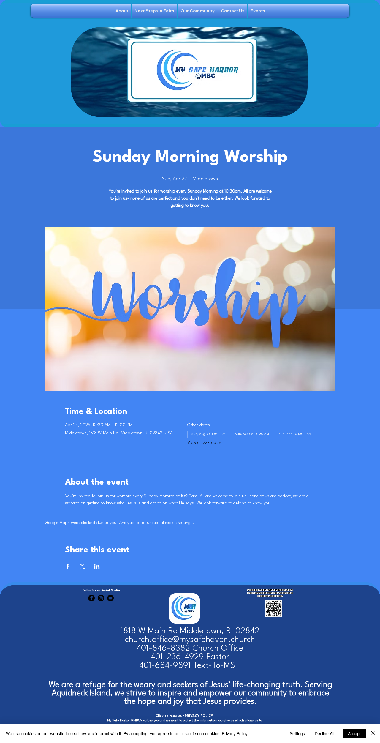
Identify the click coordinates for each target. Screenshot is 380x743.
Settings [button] (297, 733)
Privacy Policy (235, 733)
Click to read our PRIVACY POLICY (184, 716)
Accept (354, 733)
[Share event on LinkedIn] (97, 566)
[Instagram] (101, 598)
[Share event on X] (82, 566)
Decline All (324, 733)
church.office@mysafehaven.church (190, 639)
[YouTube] (110, 598)
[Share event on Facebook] (68, 566)
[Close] (372, 733)
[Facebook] (91, 598)
